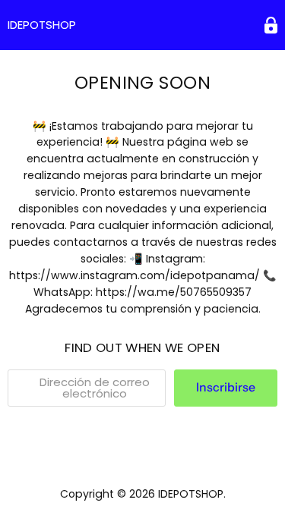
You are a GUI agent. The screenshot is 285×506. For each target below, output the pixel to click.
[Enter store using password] (271, 25)
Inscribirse (225, 387)
